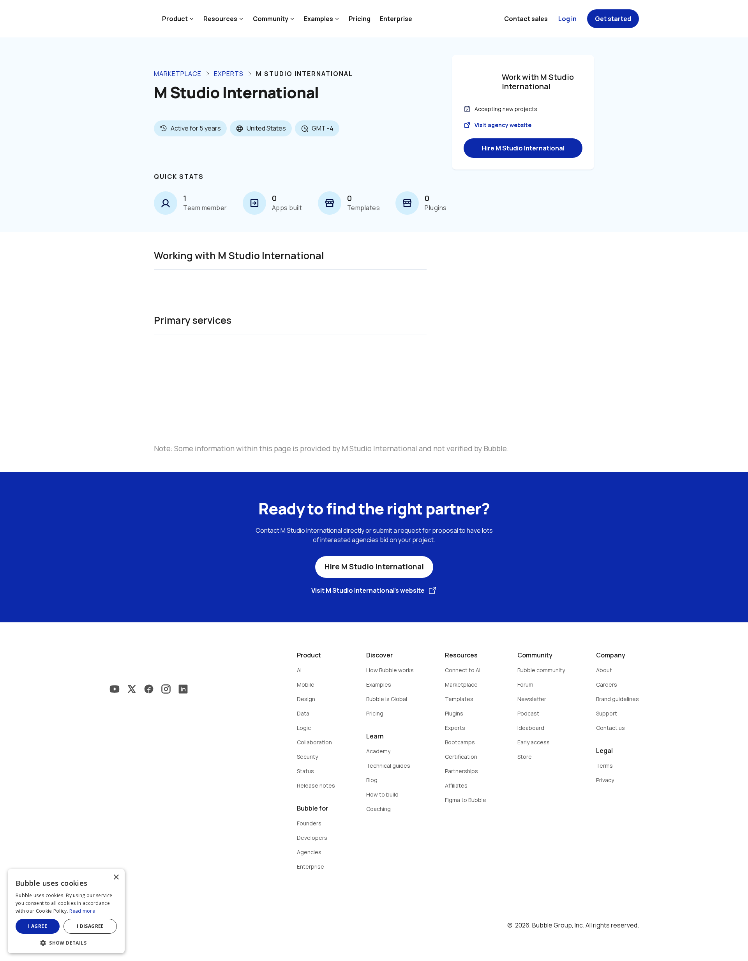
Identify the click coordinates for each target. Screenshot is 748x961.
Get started (613, 18)
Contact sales (526, 18)
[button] (66, 942)
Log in (567, 18)
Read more (82, 911)
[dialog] (66, 911)
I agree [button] (37, 926)
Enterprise (396, 18)
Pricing (359, 18)
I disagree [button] (90, 926)
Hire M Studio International (523, 148)
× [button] (116, 877)
